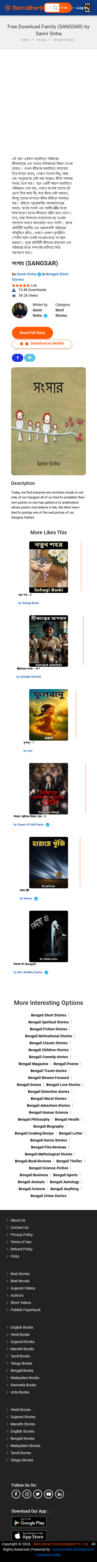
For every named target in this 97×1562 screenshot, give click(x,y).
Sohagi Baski (30, 603)
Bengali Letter (71, 1133)
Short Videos (21, 1303)
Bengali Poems (66, 1064)
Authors (17, 1295)
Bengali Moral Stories (48, 1098)
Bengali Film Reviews (48, 1147)
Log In (82, 8)
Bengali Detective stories (48, 1092)
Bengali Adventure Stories (48, 1105)
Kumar (28, 898)
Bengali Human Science (48, 1112)
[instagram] (27, 1494)
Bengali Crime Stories (48, 1196)
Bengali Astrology (64, 1182)
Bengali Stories (22, 1438)
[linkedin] (59, 1494)
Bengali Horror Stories (48, 1140)
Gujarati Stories (23, 1417)
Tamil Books (20, 1356)
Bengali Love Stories (63, 1085)
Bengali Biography (48, 1126)
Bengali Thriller (69, 1161)
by (20, 603)
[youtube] (48, 1494)
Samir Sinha (27, 274)
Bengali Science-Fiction (48, 1168)
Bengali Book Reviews (33, 1161)
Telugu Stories (22, 1460)
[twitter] (37, 1494)
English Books (22, 1327)
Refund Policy (22, 1249)
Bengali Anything (64, 1189)
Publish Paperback (26, 1310)
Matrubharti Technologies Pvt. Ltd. (62, 1544)
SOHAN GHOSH (30, 677)
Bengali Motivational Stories (48, 1036)
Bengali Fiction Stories (48, 1029)
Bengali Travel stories (49, 1071)
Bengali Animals (31, 1182)
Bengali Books (22, 1370)
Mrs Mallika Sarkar (30, 972)
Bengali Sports (65, 1175)
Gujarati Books (22, 1342)
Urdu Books (20, 1392)
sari (29, 750)
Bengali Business (34, 1175)
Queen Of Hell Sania (31, 824)
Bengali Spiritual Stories (48, 1022)
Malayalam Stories (25, 1446)
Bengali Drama (29, 1085)
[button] (55, 8)
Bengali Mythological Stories (48, 1154)
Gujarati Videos (23, 1288)
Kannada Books (23, 1385)
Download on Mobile (47, 343)
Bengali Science (32, 1189)
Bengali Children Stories (48, 1050)
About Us (18, 1220)
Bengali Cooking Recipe (34, 1133)
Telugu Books (21, 1363)
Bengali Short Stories (48, 1015)
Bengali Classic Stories (48, 1043)
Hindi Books (20, 1334)
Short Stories (61, 313)
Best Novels (20, 1281)
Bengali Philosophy (34, 1119)
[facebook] (16, 1494)
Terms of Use (21, 1242)
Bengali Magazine (33, 1064)
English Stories (22, 1431)
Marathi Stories (23, 1424)
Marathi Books (22, 1349)
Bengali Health (67, 1119)
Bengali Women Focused (48, 1078)
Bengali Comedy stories (48, 1057)
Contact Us (19, 1227)
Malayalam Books (25, 1378)
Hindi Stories (21, 1410)
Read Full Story (32, 333)
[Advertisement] (48, 100)
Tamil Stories (21, 1453)
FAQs (15, 1256)
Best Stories (20, 1274)
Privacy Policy (22, 1235)
